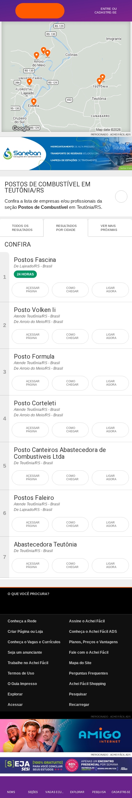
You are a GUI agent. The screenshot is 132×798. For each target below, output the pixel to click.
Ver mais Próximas (109, 228)
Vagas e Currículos (55, 792)
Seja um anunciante (25, 652)
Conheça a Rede (22, 621)
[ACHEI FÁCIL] (39, 10)
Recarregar (79, 705)
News (11, 792)
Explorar (77, 792)
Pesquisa (99, 792)
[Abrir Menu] (8, 10)
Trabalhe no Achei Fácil (28, 663)
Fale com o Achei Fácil (88, 652)
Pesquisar (78, 694)
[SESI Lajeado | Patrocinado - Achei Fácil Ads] (66, 765)
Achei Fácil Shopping (87, 684)
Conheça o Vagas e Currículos (34, 642)
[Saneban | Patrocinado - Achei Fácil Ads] (66, 153)
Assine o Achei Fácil (87, 621)
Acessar (15, 705)
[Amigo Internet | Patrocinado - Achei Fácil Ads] (66, 736)
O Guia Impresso (22, 684)
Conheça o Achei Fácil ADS (93, 631)
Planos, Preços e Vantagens (93, 642)
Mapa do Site (80, 663)
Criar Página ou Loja (25, 631)
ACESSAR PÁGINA (33, 289)
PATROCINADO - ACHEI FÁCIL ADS (110, 134)
